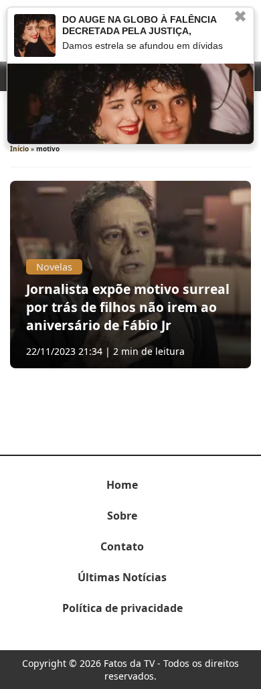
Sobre (122, 515)
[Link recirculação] (35, 35)
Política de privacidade (122, 608)
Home (122, 484)
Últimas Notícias (122, 577)
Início (19, 148)
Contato (122, 546)
